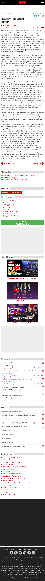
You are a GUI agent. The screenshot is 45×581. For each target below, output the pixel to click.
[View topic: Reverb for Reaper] (43, 442)
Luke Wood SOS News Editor (10, 390)
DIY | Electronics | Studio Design (14, 478)
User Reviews (7, 485)
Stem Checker (7, 208)
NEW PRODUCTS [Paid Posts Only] (15, 467)
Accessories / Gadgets (10, 25)
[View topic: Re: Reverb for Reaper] (43, 363)
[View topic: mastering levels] (43, 419)
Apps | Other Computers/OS (12, 474)
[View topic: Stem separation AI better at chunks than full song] (43, 415)
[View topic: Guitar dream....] (43, 431)
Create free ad (16, 192)
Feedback (3, 392)
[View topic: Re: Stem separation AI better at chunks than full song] (43, 371)
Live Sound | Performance (12, 476)
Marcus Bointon (6, 398)
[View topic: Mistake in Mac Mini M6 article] (43, 395)
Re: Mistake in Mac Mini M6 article (12, 387)
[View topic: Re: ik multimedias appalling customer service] (43, 379)
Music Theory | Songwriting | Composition (17, 483)
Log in (4, 2)
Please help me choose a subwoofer (13, 446)
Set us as (38, 13)
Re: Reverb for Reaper (8, 363)
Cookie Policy (22, 549)
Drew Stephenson (6, 382)
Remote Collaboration (10, 487)
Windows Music (8, 469)
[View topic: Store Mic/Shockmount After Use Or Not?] (43, 427)
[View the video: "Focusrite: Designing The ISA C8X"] (22, 268)
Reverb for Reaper (7, 442)
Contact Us (13, 549)
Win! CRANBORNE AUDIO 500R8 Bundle (14, 180)
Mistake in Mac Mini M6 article (11, 395)
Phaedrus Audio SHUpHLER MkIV (12, 211)
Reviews (9, 14)
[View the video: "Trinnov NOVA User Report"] (22, 313)
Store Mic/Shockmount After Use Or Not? (15, 427)
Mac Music (6, 471)
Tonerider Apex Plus (9, 204)
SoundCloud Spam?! (7, 434)
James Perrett (5, 374)
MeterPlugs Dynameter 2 (10, 215)
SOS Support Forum (10, 494)
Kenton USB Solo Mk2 (9, 200)
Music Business (8, 481)
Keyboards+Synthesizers (11, 462)
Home (3, 14)
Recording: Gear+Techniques (8, 384)
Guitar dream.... (6, 430)
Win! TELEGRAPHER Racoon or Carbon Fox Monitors (19, 175)
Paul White (6, 27)
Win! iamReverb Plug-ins (9, 178)
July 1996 (41, 27)
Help (29, 549)
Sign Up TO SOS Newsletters (22, 222)
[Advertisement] (22, 241)
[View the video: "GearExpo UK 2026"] (22, 291)
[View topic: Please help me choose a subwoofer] (43, 446)
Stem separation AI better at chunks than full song (18, 415)
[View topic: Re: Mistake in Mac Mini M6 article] (43, 387)
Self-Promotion (8, 490)
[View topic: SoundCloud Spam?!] (43, 434)
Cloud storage (6, 438)
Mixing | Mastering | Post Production (10, 368)
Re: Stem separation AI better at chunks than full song (19, 371)
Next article (37, 163)
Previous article (9, 163)
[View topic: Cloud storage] (43, 438)
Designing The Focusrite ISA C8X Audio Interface (22, 278)
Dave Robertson (6, 366)
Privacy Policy (37, 549)
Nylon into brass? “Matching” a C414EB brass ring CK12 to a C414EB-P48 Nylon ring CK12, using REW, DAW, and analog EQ (21, 423)
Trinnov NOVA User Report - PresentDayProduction (22, 323)
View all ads (6, 192)
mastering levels (7, 419)
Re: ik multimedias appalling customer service (17, 379)
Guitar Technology (9, 464)
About (6, 549)
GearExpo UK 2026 (22, 300)
